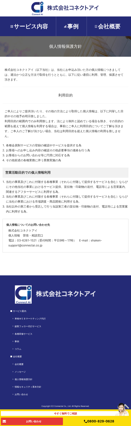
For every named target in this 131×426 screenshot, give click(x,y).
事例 (73, 26)
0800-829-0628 (100, 421)
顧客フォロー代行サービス (28, 326)
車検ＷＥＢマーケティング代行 (30, 318)
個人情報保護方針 (23, 379)
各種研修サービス (23, 333)
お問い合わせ (21, 394)
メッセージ (20, 371)
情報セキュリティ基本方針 (28, 386)
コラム (18, 349)
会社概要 (109, 26)
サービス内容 (31, 26)
